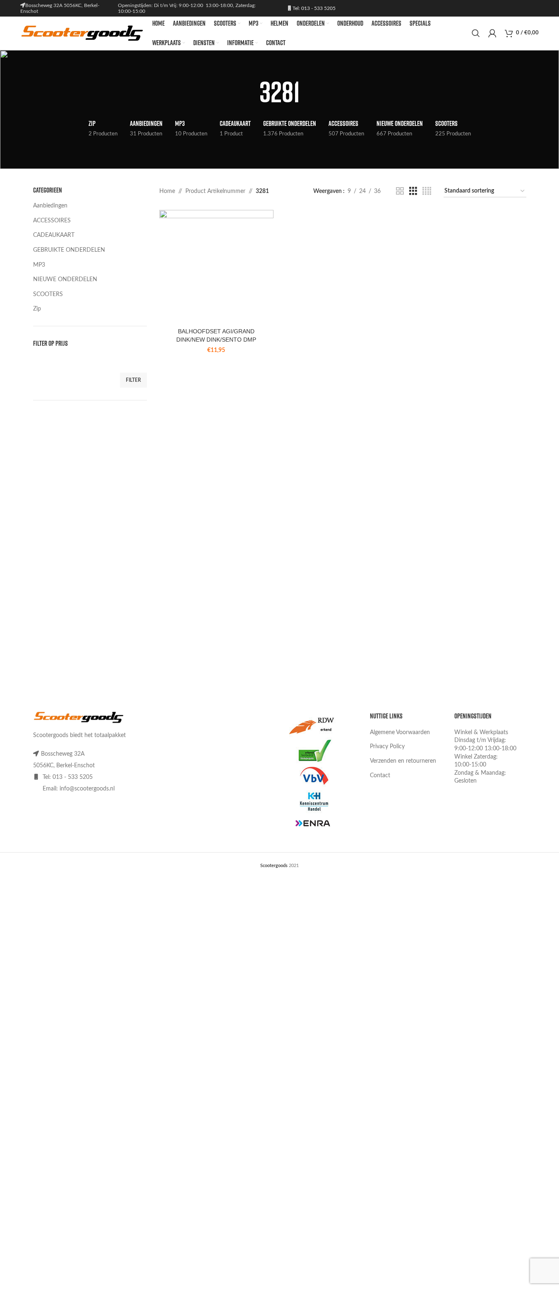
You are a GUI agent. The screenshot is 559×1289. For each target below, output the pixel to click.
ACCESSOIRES (52, 221)
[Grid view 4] (426, 191)
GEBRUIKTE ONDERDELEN (69, 250)
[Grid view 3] (413, 191)
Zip (37, 309)
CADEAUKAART (53, 235)
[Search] (476, 33)
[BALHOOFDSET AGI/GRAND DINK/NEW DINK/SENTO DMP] (216, 267)
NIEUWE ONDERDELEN (65, 279)
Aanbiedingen (50, 206)
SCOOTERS (48, 294)
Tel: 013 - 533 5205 (313, 8)
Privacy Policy (387, 746)
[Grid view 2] (400, 191)
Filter (133, 380)
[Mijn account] (492, 33)
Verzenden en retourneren (403, 761)
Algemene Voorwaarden (400, 732)
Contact (380, 775)
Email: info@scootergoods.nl (79, 789)
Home (167, 191)
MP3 (39, 265)
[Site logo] (82, 33)
